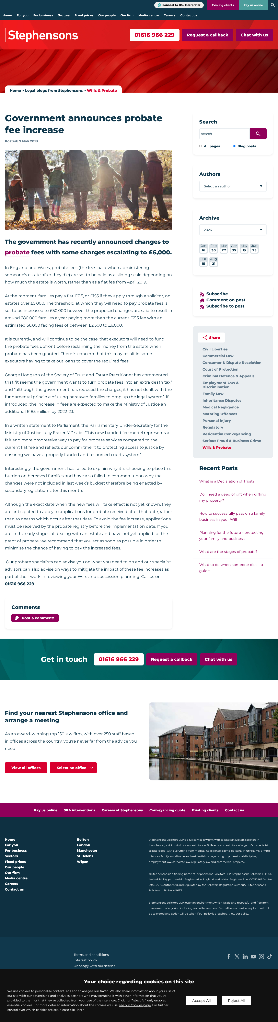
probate (17, 252)
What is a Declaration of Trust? (227, 481)
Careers (169, 15)
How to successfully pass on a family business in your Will (232, 516)
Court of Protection (220, 369)
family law (167, 856)
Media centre (148, 15)
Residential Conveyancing (226, 434)
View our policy (238, 913)
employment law (160, 861)
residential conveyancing (207, 856)
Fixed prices (83, 15)
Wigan (82, 862)
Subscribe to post (225, 306)
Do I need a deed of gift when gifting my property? (232, 497)
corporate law (181, 861)
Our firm (127, 15)
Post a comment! (38, 618)
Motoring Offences (219, 414)
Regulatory (212, 427)
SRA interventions (79, 810)
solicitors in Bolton (232, 839)
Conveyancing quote (167, 810)
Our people (107, 15)
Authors (209, 174)
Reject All (236, 1000)
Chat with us (254, 35)
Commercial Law (217, 356)
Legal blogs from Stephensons (54, 90)
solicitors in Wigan (237, 845)
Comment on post (225, 300)
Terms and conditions (91, 955)
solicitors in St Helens (205, 845)
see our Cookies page (135, 1005)
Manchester (87, 850)
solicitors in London (178, 845)
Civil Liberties (215, 349)
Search (208, 122)
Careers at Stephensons (122, 810)
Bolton (83, 839)
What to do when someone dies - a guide (231, 567)
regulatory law (200, 861)
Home (7, 15)
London (83, 845)
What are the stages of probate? (228, 551)
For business (43, 15)
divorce (180, 856)
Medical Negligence (220, 407)
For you (22, 15)
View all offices (26, 768)
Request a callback (207, 35)
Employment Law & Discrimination (220, 385)
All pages (212, 146)
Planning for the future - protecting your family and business (231, 535)
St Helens (85, 856)
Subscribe (217, 293)
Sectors (64, 15)
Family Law (212, 394)
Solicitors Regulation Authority (226, 884)
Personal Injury (216, 420)
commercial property (230, 861)
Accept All (201, 1000)
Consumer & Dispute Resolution (232, 362)
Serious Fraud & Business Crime (231, 441)
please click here (71, 1010)
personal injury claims (245, 850)
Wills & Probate (102, 90)
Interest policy (85, 960)
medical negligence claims (212, 850)
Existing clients (223, 5)
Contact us (188, 15)
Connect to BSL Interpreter (181, 5)
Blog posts (247, 146)
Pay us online (253, 5)
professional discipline (242, 856)
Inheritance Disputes (221, 400)
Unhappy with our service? (95, 966)
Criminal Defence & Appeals (228, 376)
